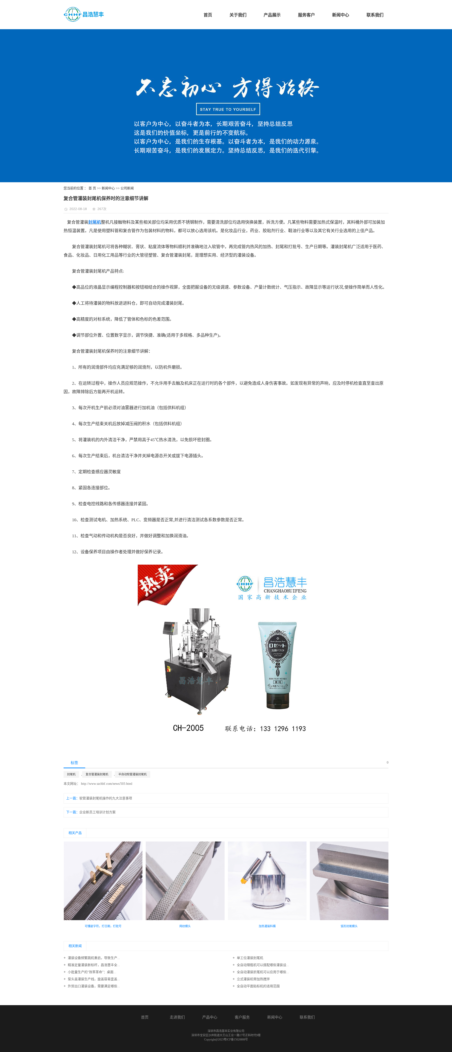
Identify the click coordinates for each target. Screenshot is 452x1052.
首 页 (92, 188)
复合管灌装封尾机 (97, 774)
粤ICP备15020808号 (236, 1039)
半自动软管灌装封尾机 (132, 774)
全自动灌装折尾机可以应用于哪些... (262, 972)
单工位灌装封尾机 (249, 958)
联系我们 (375, 15)
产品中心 (209, 1017)
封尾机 (71, 774)
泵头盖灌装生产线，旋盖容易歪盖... (93, 979)
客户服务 (242, 1017)
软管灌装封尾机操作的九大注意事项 (105, 798)
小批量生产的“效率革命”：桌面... (91, 972)
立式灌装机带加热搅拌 (253, 979)
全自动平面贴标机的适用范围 (258, 986)
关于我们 (238, 15)
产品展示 (272, 15)
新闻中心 (340, 15)
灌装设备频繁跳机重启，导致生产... (93, 958)
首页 (208, 15)
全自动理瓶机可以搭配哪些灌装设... (262, 965)
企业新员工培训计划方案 (97, 812)
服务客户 (306, 15)
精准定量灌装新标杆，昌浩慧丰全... (93, 965)
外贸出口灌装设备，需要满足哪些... (93, 986)
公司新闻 (127, 188)
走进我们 (177, 1017)
